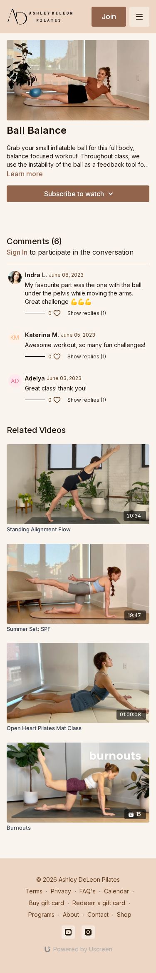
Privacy (61, 891)
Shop (124, 914)
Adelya (35, 378)
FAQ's (87, 891)
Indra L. (36, 274)
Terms (33, 891)
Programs (41, 914)
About (71, 914)
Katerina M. (42, 334)
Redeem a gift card (98, 902)
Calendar (116, 891)
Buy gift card (46, 902)
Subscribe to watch (74, 194)
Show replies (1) (86, 313)
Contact (98, 914)
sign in (17, 252)
